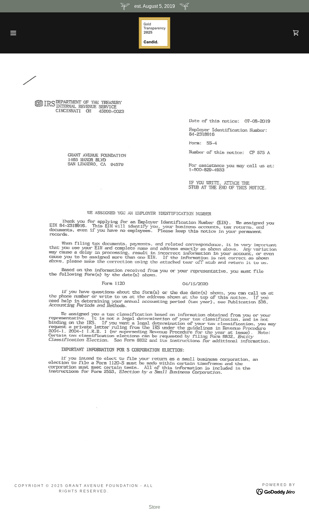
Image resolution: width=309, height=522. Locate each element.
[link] (154, 32)
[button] (15, 33)
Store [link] (154, 507)
